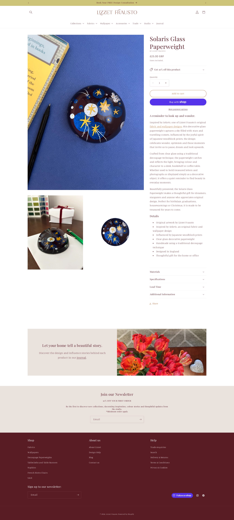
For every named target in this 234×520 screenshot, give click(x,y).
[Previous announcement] (28, 3)
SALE (30, 478)
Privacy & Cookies (159, 467)
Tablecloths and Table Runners (42, 462)
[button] (31, 12)
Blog (91, 457)
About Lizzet (95, 447)
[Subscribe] (140, 419)
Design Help (95, 452)
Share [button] (155, 303)
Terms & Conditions (160, 462)
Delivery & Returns (159, 457)
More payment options (178, 109)
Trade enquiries (158, 447)
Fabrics (31, 447)
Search (153, 452)
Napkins (32, 467)
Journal (81, 357)
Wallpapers (33, 452)
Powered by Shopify (126, 514)
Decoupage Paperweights (40, 457)
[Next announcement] (206, 3)
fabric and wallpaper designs (166, 126)
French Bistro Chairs (38, 472)
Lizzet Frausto (112, 514)
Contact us (94, 462)
